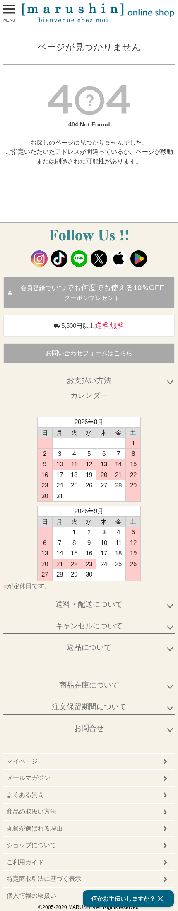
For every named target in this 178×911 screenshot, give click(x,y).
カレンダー (89, 395)
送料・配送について (89, 604)
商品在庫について (89, 685)
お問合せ (89, 728)
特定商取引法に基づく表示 (44, 878)
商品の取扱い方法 (31, 811)
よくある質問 (25, 794)
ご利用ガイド (25, 861)
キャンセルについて (89, 626)
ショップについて (31, 844)
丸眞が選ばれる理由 (35, 828)
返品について (89, 647)
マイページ (22, 761)
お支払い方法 (89, 380)
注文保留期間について (89, 707)
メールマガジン (28, 777)
